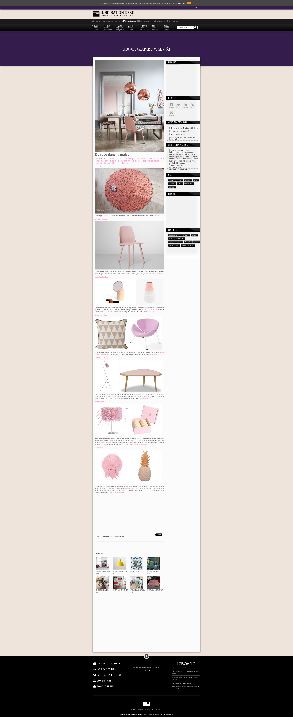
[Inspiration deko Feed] (192, 105)
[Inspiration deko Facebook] (171, 105)
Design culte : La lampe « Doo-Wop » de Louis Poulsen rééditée (182, 138)
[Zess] (129, 191)
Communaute (186, 8)
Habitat (194, 235)
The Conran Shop (187, 245)
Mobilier (131, 27)
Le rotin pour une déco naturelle (178, 170)
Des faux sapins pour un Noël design (179, 150)
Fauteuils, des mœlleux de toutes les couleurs (182, 152)
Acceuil (133, 709)
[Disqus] (129, 622)
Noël (195, 180)
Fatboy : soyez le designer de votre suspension (182, 161)
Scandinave (188, 183)
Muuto (196, 242)
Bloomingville (173, 235)
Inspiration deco (128, 21)
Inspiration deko (118, 12)
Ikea (170, 238)
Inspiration (108, 27)
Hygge (179, 180)
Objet (155, 27)
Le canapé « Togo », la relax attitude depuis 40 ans (183, 159)
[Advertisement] (146, 41)
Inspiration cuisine (98, 21)
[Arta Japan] (149, 292)
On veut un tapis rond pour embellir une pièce (182, 154)
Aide (196, 8)
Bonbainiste (159, 21)
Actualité (95, 27)
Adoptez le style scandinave (177, 163)
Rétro (179, 183)
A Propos (140, 709)
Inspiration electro (144, 21)
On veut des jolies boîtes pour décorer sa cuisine (183, 156)
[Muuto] (129, 245)
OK (189, 3)
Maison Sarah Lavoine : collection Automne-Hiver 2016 (186, 688)
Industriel (187, 180)
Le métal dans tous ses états (121, 590)
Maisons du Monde (175, 242)
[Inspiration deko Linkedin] (185, 105)
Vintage (171, 187)
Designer (120, 27)
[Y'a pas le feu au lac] (115, 292)
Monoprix (187, 242)
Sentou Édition (173, 245)
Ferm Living (184, 235)
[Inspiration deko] (147, 703)
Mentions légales (157, 709)
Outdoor (171, 183)
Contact (147, 709)
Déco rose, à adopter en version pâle (179, 131)
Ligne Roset (179, 238)
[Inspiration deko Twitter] (178, 105)
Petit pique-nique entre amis (177, 134)
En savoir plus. (180, 3)
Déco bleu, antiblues (135, 571)
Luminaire (144, 27)
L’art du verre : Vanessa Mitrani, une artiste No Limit (183, 128)
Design (171, 180)
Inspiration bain (114, 21)
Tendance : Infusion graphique (177, 165)
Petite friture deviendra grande (181, 683)
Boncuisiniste (172, 21)
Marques (167, 27)
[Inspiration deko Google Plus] (171, 113)
